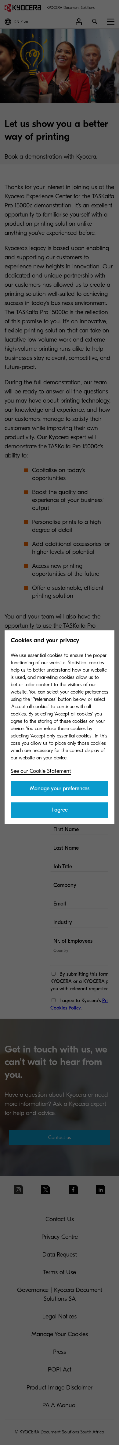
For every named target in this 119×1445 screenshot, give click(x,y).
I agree (60, 810)
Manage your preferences (59, 788)
